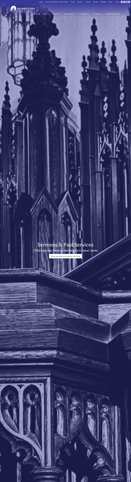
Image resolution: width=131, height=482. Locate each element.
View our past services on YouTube (65, 256)
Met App (95, 2)
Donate (72, 2)
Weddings (103, 2)
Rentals (110, 2)
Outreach (97, 14)
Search (41, 2)
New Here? (80, 2)
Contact (117, 2)
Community (83, 14)
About (45, 14)
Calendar (88, 2)
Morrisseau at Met (112, 14)
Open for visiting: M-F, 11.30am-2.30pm (56, 2)
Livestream (35, 14)
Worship (56, 14)
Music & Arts (69, 14)
